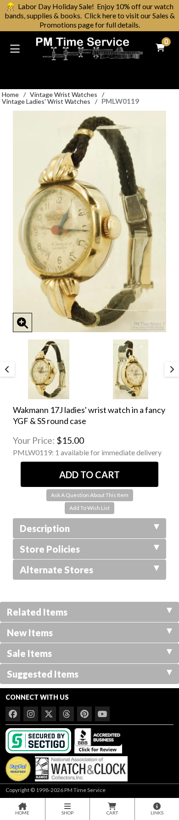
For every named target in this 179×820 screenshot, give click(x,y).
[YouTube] (102, 714)
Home (10, 94)
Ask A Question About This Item (90, 495)
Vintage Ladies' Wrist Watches (46, 101)
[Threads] (66, 714)
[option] (48, 369)
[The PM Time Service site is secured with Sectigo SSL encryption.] (39, 740)
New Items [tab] (30, 632)
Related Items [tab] (37, 611)
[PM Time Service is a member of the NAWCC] (80, 766)
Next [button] (171, 369)
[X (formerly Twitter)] (48, 714)
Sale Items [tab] (29, 653)
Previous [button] (7, 369)
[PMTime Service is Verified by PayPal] (18, 766)
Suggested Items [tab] (42, 673)
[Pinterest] (84, 714)
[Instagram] (30, 714)
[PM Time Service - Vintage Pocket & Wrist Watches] (89, 47)
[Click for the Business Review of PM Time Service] (98, 740)
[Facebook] (13, 714)
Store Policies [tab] (50, 548)
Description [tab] (45, 528)
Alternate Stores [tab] (56, 569)
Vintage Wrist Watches (63, 94)
